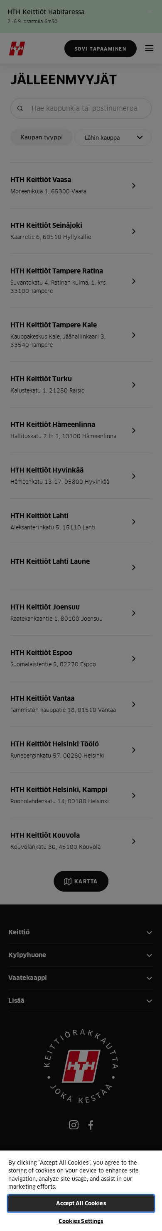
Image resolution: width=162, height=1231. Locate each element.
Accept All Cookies (81, 1203)
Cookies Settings (81, 1221)
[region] (81, 1190)
